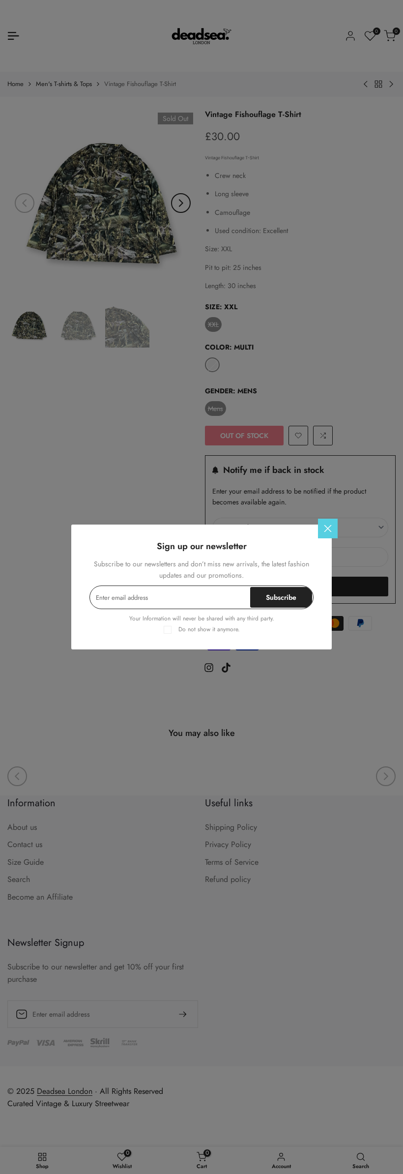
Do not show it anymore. (209, 629)
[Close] (328, 528)
